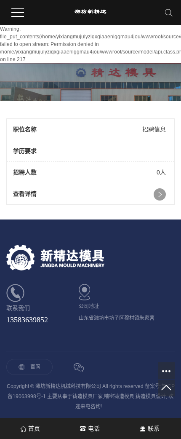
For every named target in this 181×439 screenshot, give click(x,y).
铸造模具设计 (151, 396)
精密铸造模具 (119, 396)
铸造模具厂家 (87, 396)
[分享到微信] (78, 367)
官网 (35, 367)
